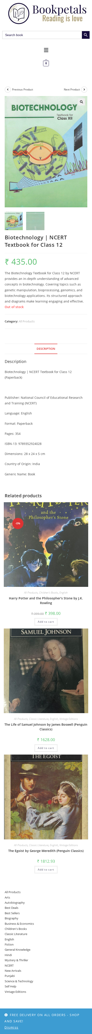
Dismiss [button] (11, 1027)
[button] (46, 50)
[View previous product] (8, 89)
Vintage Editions (68, 719)
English (63, 592)
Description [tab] (46, 349)
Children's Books (48, 592)
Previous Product (22, 89)
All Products (27, 321)
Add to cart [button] (46, 622)
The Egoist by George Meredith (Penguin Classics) (46, 851)
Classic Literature (38, 719)
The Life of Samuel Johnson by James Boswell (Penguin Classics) (45, 726)
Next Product (72, 89)
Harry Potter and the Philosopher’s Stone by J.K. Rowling (46, 600)
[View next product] (84, 89)
